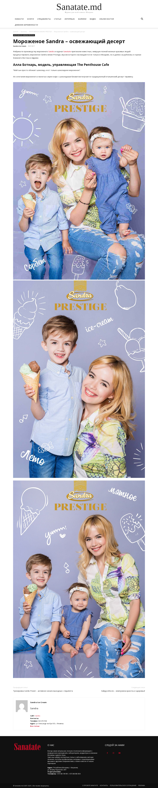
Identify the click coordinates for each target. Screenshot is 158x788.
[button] (142, 19)
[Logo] (27, 747)
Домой (15, 32)
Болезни (82, 19)
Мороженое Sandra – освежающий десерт (69, 41)
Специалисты (44, 19)
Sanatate (67, 51)
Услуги (30, 19)
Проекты (24, 32)
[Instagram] (113, 753)
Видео (93, 19)
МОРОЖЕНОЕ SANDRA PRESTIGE (40, 32)
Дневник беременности (26, 25)
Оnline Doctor (106, 19)
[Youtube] (119, 753)
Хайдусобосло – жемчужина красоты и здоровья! (123, 691)
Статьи (57, 19)
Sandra (51, 51)
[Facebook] (107, 753)
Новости (19, 19)
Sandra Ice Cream (19, 46)
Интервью (70, 19)
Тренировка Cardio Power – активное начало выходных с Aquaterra (43, 691)
